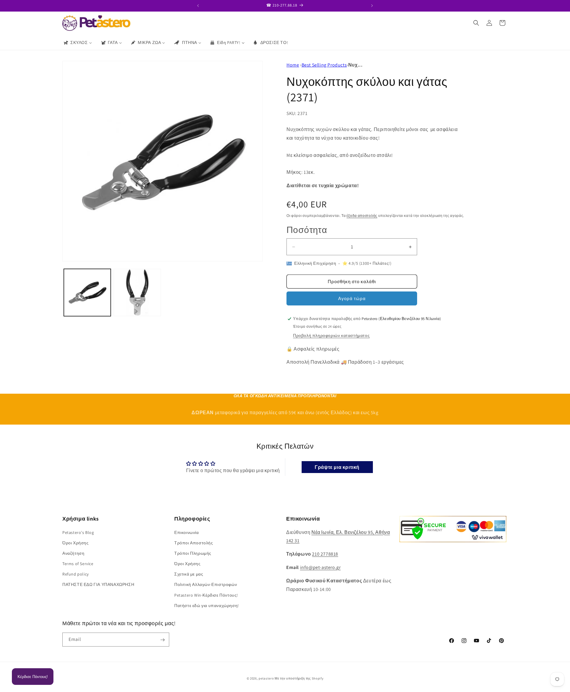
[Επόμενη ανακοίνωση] (372, 5)
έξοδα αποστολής (361, 215)
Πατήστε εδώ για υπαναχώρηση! (206, 605)
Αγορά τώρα (352, 298)
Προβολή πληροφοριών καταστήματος (331, 335)
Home (292, 65)
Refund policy (75, 574)
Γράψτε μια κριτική (337, 467)
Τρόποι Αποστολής (193, 543)
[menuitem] (77, 42)
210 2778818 (325, 554)
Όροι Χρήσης (75, 543)
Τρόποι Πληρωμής (192, 553)
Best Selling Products (324, 65)
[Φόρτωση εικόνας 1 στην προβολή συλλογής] (87, 292)
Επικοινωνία (186, 532)
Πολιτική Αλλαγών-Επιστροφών (205, 584)
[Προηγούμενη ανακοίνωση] (198, 5)
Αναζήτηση (73, 553)
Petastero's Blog (78, 532)
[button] (476, 22)
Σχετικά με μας (188, 574)
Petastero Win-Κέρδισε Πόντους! (206, 595)
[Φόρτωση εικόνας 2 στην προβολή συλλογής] (137, 292)
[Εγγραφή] (162, 640)
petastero (266, 678)
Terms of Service (78, 563)
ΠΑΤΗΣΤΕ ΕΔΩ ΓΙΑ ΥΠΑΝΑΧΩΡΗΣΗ (98, 584)
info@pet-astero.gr (320, 567)
